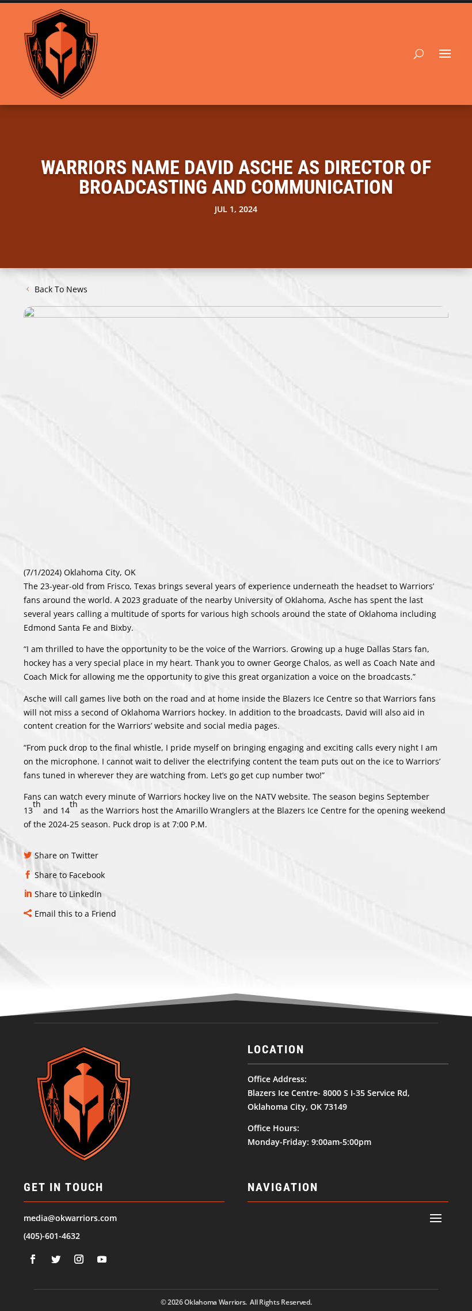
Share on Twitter (66, 855)
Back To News (61, 289)
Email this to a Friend (75, 913)
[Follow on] (33, 1259)
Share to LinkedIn (68, 893)
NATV (265, 796)
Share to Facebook (70, 874)
